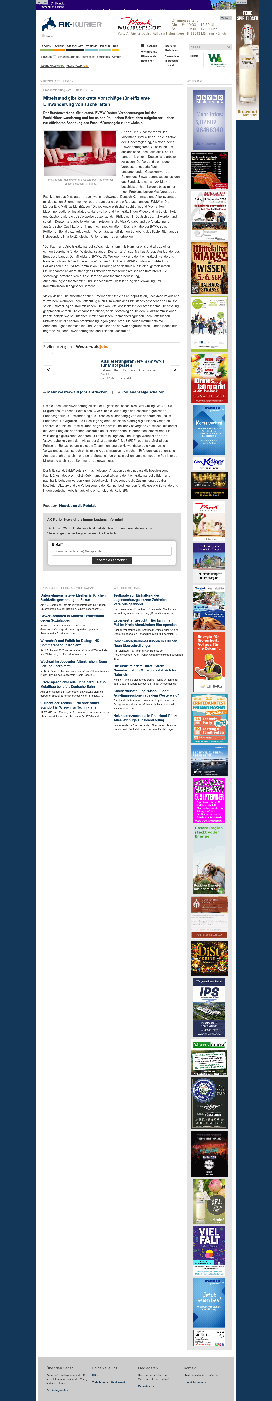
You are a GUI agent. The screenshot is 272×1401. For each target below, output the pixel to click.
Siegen (68, 81)
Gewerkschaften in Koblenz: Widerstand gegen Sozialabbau (72, 618)
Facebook (151, 46)
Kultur (105, 46)
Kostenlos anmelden (112, 560)
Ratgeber (88, 56)
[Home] (43, 35)
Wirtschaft (75, 46)
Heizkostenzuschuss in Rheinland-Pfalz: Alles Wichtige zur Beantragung (145, 717)
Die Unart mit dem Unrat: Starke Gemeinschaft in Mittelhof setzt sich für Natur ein (145, 670)
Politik (59, 46)
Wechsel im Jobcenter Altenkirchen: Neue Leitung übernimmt (73, 663)
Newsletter (147, 60)
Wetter (116, 56)
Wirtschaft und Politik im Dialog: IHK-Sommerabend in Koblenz (70, 642)
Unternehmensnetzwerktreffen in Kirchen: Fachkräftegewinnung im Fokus (73, 597)
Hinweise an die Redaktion (79, 505)
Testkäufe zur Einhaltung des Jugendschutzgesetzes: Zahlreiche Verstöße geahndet (141, 599)
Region (46, 46)
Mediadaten (171, 50)
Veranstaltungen (69, 56)
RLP (116, 46)
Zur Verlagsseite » (57, 1390)
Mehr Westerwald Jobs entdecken (77, 392)
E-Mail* (57, 544)
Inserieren (170, 46)
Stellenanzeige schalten (143, 392)
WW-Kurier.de (149, 52)
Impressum (171, 60)
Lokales (47, 56)
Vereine (91, 46)
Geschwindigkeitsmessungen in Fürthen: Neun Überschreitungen (146, 643)
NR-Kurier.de (148, 56)
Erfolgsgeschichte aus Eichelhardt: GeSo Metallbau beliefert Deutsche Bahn (73, 684)
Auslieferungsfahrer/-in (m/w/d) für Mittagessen (132, 363)
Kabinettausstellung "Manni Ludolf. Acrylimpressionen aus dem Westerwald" (146, 693)
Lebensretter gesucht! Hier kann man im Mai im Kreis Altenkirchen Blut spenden (145, 622)
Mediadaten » (146, 1386)
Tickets (194, 56)
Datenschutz (172, 56)
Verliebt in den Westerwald (108, 1382)
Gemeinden (103, 56)
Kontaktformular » (195, 1382)
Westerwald (52, 65)
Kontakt (169, 65)
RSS (95, 1375)
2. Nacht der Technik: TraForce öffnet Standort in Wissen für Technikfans (69, 705)
